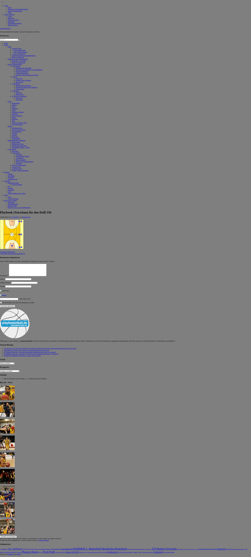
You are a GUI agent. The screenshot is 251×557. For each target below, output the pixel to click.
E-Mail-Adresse (5, 283)
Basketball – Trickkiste (19, 61)
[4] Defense (15, 91)
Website (2, 286)
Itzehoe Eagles (240, 549)
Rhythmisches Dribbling (23, 86)
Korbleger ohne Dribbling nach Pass (27, 75)
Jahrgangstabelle (21, 160)
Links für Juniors (13, 199)
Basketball (121, 548)
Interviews (11, 18)
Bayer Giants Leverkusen (134, 549)
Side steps (19, 93)
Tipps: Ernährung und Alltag (16, 193)
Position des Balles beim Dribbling (26, 87)
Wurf (13, 121)
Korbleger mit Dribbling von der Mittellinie (29, 70)
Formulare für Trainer (22, 156)
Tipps (9, 197)
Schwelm (95, 552)
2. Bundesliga (4, 549)
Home (6, 43)
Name (2, 279)
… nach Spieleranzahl (18, 50)
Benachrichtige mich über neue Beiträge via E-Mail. (18, 302)
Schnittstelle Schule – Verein (20, 147)
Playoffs (41, 552)
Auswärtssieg (56, 549)
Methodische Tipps (18, 144)
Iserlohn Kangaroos (231, 549)
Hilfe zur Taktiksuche (18, 63)
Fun (9, 186)
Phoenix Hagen (12, 25)
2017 (10, 549)
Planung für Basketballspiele (24, 161)
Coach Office (12, 149)
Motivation (15, 137)
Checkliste (19, 154)
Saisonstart (89, 552)
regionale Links (12, 179)
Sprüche (14, 135)
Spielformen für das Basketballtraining (23, 55)
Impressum (11, 202)
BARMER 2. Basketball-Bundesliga (94, 548)
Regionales (11, 21)
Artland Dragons (34, 549)
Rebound (14, 119)
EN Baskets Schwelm (14, 23)
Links (9, 192)
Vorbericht (158, 552)
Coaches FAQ (16, 167)
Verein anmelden (17, 184)
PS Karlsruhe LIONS (60, 552)
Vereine (10, 174)
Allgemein (7, 181)
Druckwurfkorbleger (22, 71)
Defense (14, 105)
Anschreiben (20, 158)
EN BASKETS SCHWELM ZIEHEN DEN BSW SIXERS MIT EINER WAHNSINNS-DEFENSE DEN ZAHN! (40, 348)
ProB (52, 551)
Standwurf (19, 78)
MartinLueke (26, 217)
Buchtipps (11, 190)
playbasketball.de (5, 28)
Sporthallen (11, 176)
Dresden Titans (148, 549)
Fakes (13, 110)
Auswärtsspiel (67, 549)
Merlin (19, 554)
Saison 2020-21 (83, 552)
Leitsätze (14, 133)
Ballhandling (16, 103)
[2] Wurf (14, 77)
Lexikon (10, 188)
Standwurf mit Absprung (23, 80)
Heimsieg (213, 549)
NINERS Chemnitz (16, 552)
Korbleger (15, 114)
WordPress (10, 554)
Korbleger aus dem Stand (23, 68)
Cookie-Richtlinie (43, 540)
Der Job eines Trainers (19, 130)
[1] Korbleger (16, 66)
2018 (15, 549)
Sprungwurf (19, 82)
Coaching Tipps (17, 169)
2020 (29, 549)
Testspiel (135, 552)
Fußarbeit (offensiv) (18, 112)
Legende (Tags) (16, 48)
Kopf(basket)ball (17, 128)
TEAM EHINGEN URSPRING (125, 552)
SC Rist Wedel (100, 552)
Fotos (188, 549)
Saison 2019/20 (72, 552)
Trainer (140, 552)
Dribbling (15, 108)
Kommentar (4, 275)
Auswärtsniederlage (45, 549)
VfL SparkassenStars (147, 552)
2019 (20, 549)
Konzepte (19, 163)
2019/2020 (24, 549)
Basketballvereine (13, 183)
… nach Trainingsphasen (19, 52)
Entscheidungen (17, 131)
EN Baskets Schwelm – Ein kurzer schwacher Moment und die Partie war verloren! (30, 352)
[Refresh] (3, 295)
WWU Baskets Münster (169, 552)
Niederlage (7, 552)
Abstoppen (19, 98)
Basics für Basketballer (15, 11)
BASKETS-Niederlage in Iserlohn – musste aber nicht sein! (22, 356)
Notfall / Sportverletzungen (20, 170)
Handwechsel (20, 89)
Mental (10, 126)
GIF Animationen (17, 124)
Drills (9, 7)
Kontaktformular (13, 204)
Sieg (105, 552)
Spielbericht (112, 552)
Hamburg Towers (194, 549)
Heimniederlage (204, 549)
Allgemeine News (13, 20)
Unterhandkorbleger (22, 73)
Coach (6, 6)
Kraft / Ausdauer (17, 116)
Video (10, 13)
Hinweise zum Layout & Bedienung (19, 207)
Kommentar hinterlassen (7, 252)
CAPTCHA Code (24, 299)
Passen (14, 117)
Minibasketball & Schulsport (16, 140)
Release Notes (12, 206)
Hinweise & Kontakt (10, 200)
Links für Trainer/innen (19, 165)
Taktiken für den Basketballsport (18, 9)
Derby (142, 549)
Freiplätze (11, 177)
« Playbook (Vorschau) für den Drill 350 (12, 253)
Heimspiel (221, 549)
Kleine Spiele (16, 142)
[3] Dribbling (16, 84)
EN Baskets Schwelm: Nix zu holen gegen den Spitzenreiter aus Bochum (26, 350)
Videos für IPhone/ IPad (19, 123)
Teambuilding (16, 139)
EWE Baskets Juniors (182, 549)
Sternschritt (19, 100)
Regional (7, 172)
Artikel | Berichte (9, 14)
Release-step (19, 94)
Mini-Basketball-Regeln (19, 146)
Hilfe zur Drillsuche (18, 57)
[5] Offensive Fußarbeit (19, 96)
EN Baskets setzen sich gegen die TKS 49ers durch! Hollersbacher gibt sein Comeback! (31, 354)
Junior (6, 195)
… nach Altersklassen (18, 54)
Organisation (16, 153)
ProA (46, 551)
